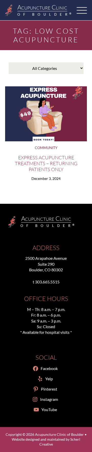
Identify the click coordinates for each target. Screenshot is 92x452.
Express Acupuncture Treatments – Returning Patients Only (46, 163)
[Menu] (82, 10)
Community (46, 148)
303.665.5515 (47, 281)
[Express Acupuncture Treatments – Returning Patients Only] (46, 113)
